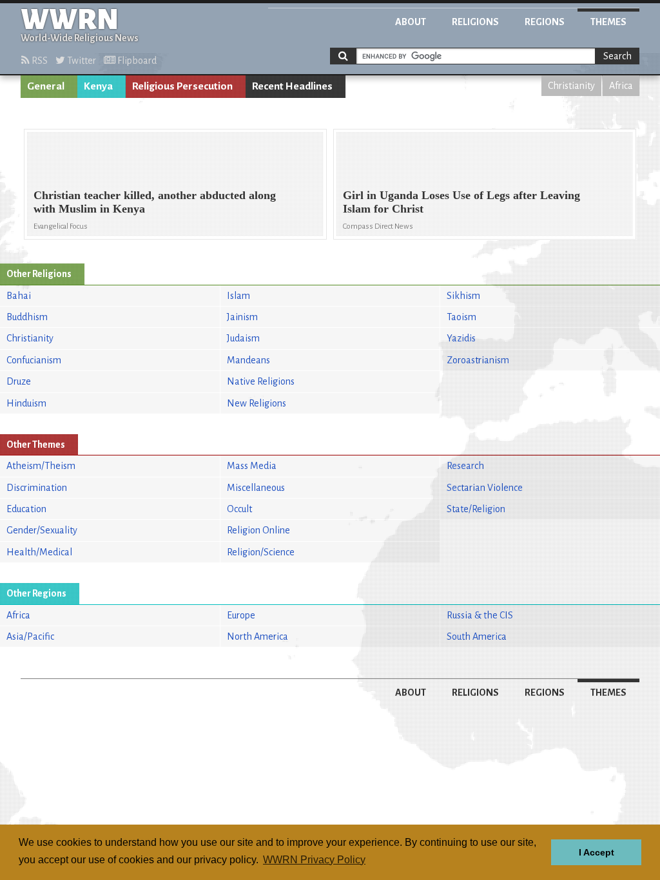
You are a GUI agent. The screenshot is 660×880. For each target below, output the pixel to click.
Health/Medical (39, 552)
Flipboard (136, 60)
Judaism (243, 338)
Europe (241, 615)
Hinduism (26, 403)
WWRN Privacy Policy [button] (314, 859)
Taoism (461, 317)
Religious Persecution (182, 86)
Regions (545, 22)
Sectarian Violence (485, 488)
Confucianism (33, 360)
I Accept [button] (596, 852)
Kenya (98, 86)
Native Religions (261, 381)
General (45, 86)
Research (465, 466)
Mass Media (252, 466)
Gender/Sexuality (41, 530)
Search (617, 56)
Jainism (242, 317)
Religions (475, 22)
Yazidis (461, 338)
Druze (18, 381)
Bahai (18, 296)
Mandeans (248, 360)
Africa (621, 86)
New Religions (256, 403)
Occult (239, 509)
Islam (238, 296)
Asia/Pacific (30, 636)
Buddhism (27, 317)
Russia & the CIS (480, 615)
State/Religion (476, 509)
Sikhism (463, 296)
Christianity (571, 86)
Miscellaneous (256, 488)
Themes (608, 22)
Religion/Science (261, 552)
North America (257, 636)
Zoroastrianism (478, 360)
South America (477, 636)
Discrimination (36, 488)
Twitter (80, 60)
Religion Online (258, 530)
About (410, 22)
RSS (39, 60)
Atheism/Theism (40, 466)
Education (26, 509)
